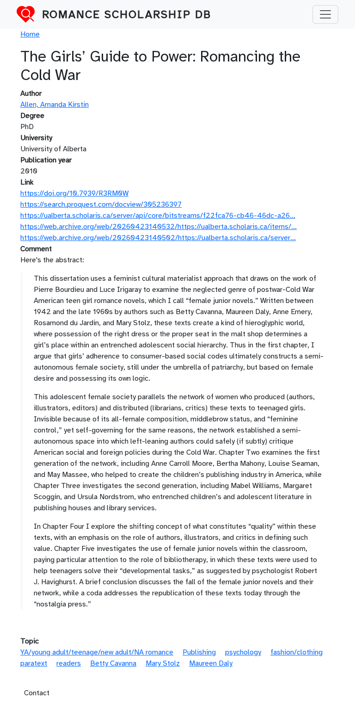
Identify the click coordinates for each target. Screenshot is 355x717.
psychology (243, 652)
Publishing (199, 652)
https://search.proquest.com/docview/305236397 (101, 204)
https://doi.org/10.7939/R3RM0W (74, 193)
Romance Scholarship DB (126, 14)
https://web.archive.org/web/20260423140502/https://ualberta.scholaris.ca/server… (158, 237)
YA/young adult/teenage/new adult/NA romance (96, 652)
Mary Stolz (163, 663)
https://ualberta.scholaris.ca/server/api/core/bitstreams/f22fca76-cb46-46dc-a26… (157, 215)
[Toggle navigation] (325, 14)
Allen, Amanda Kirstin (54, 104)
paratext (33, 663)
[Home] (29, 14)
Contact (36, 693)
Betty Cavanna (113, 663)
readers (68, 663)
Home (30, 34)
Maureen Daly (211, 663)
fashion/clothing (296, 652)
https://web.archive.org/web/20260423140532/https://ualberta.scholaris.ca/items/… (158, 226)
